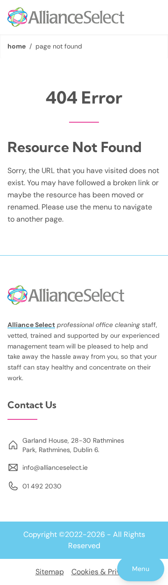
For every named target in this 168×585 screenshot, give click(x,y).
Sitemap (49, 572)
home (16, 46)
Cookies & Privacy (102, 572)
